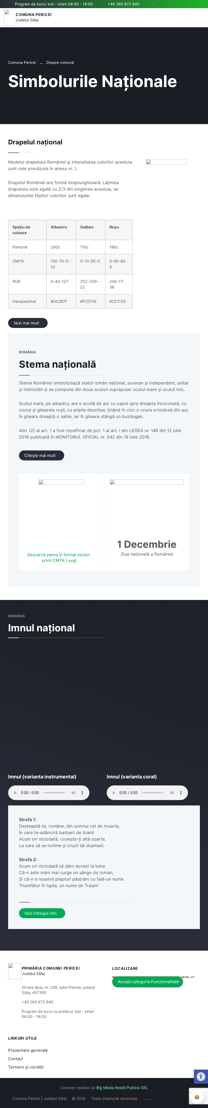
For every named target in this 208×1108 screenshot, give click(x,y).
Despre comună (60, 62)
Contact (15, 1058)
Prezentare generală (27, 1050)
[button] (185, 17)
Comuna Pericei (34, 14)
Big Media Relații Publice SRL (122, 1087)
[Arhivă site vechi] (196, 4)
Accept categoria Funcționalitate (148, 981)
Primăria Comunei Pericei (51, 968)
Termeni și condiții (26, 1067)
